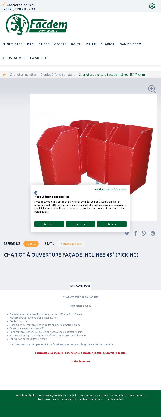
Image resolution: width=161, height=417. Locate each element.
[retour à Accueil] (4, 74)
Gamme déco (130, 44)
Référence (12, 243)
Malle (91, 44)
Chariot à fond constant (57, 74)
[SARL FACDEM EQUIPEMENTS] (36, 24)
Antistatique (14, 57)
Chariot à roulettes (23, 74)
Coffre (60, 44)
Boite (76, 44)
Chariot (108, 44)
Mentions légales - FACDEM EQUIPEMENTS (42, 395)
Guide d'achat (115, 399)
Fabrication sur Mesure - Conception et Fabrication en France (107, 395)
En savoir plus (80, 285)
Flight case (12, 44)
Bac (30, 44)
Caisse (43, 44)
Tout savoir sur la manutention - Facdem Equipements (71, 399)
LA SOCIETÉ (39, 57)
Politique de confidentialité (111, 189)
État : (49, 243)
